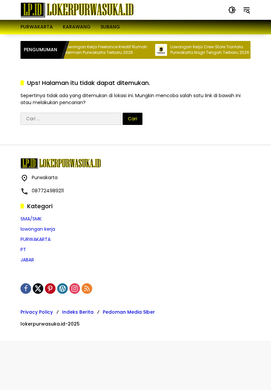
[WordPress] (62, 288)
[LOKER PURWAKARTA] (77, 9)
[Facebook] (25, 288)
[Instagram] (74, 288)
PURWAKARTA (35, 239)
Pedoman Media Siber (129, 312)
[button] (232, 10)
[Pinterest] (50, 288)
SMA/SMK (31, 218)
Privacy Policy (36, 312)
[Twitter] (38, 288)
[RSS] (87, 288)
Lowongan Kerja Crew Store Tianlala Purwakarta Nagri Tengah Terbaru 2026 (206, 49)
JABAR (27, 259)
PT (23, 249)
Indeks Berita (78, 312)
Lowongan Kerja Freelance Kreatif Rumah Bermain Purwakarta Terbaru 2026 (102, 49)
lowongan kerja (37, 229)
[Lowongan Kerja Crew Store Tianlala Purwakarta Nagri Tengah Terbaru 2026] (158, 50)
